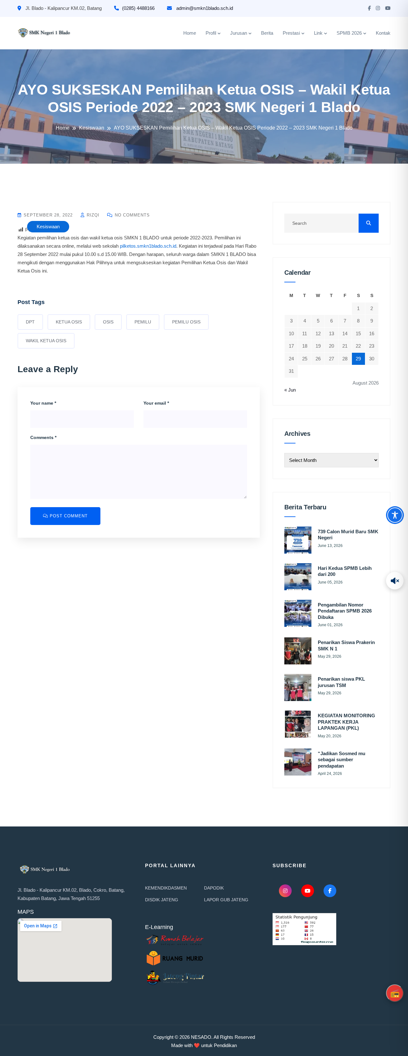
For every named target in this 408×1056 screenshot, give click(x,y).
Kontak (383, 33)
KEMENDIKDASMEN (166, 887)
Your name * (43, 403)
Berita (267, 33)
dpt (30, 321)
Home (189, 33)
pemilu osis (186, 321)
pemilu (143, 321)
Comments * (43, 437)
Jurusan (238, 33)
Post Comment (68, 516)
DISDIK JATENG (161, 899)
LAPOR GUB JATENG (226, 899)
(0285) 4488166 (138, 8)
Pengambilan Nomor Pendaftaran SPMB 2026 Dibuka (345, 611)
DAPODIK (214, 887)
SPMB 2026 (349, 33)
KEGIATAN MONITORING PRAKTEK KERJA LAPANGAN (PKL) (346, 722)
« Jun (290, 390)
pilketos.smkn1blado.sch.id (148, 246)
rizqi (92, 215)
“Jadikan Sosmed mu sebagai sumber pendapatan (341, 760)
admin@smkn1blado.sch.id (204, 8)
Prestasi (291, 33)
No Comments (131, 215)
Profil (211, 33)
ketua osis (69, 321)
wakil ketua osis (46, 340)
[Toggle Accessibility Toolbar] (395, 515)
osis (108, 321)
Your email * (156, 403)
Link (318, 33)
